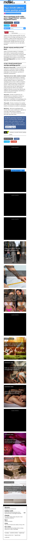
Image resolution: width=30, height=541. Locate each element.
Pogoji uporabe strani (9, 535)
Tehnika (11, 516)
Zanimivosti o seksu (14, 5)
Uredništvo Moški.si (14, 532)
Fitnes (19, 512)
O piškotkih (7, 537)
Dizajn (14, 516)
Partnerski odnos (8, 513)
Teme (23, 170)
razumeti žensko (18, 132)
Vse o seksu (7, 5)
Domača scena (12, 524)
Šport (6, 520)
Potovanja (7, 516)
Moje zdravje (10, 512)
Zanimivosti (13, 508)
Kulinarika (19, 513)
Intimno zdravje (20, 528)
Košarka (10, 521)
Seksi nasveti (7, 528)
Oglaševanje (21, 532)
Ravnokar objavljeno (16, 170)
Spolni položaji (13, 528)
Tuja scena (7, 524)
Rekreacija (15, 512)
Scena (6, 523)
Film (23, 524)
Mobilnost (12, 518)
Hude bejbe (15, 529)
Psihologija (14, 513)
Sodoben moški (9, 511)
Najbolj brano (7, 170)
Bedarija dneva (8, 508)
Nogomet (7, 521)
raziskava (11, 132)
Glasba (17, 524)
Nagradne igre (17, 535)
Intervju (20, 524)
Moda (6, 512)
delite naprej (10, 127)
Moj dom (18, 516)
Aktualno (7, 507)
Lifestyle (7, 515)
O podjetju (7, 532)
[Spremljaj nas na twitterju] (24, 512)
